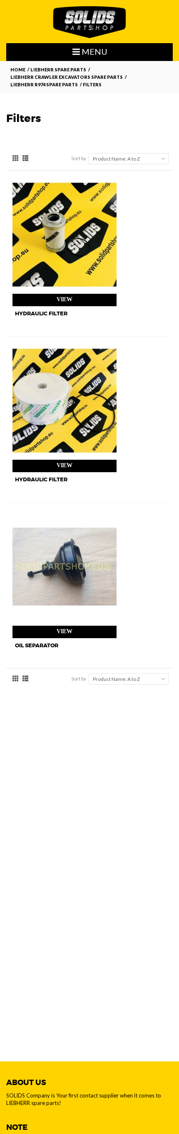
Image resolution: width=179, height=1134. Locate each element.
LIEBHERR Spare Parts (58, 69)
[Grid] (15, 158)
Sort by (78, 158)
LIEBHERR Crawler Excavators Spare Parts (66, 77)
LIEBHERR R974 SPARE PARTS (44, 84)
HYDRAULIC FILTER (41, 313)
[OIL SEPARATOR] (64, 566)
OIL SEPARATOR (36, 645)
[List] (25, 158)
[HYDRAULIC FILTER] (64, 235)
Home (17, 69)
